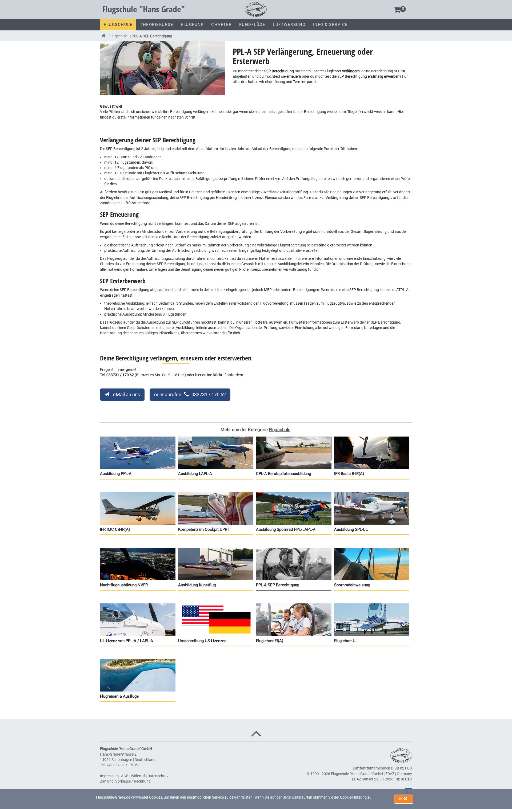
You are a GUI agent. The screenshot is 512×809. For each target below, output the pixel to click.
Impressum (109, 776)
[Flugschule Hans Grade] (256, 9)
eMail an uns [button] (126, 394)
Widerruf (138, 776)
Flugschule (118, 36)
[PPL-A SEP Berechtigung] (162, 68)
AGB (125, 776)
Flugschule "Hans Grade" (143, 9)
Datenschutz (158, 776)
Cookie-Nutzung (353, 797)
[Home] (103, 36)
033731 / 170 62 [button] (190, 394)
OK (400, 799)
